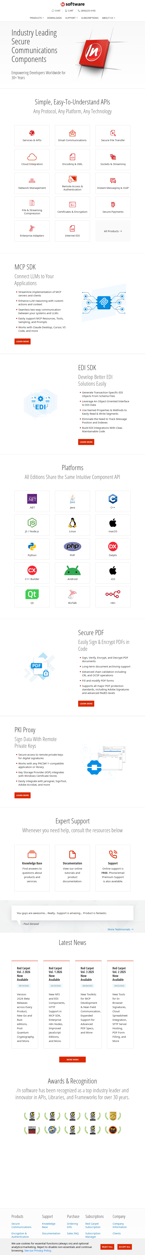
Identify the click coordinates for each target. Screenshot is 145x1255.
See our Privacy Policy (37, 1250)
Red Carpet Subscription (92, 1225)
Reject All (107, 1246)
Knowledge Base (48, 1225)
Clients (117, 1233)
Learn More (22, 341)
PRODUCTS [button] (36, 17)
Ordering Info (72, 1225)
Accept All (124, 1246)
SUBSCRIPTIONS (89, 17)
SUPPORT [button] (70, 17)
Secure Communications (21, 1225)
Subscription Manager (92, 1235)
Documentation (51, 1233)
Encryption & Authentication (20, 1235)
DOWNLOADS (54, 17)
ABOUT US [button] (107, 17)
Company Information (120, 1225)
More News (73, 1059)
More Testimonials (119, 929)
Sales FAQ (73, 1233)
